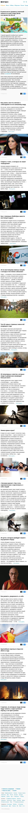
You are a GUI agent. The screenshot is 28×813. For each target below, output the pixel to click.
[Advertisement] (14, 775)
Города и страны (6, 369)
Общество (3, 9)
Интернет (4, 265)
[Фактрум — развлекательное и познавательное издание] (5, 2)
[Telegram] (23, 93)
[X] (21, 93)
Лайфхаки (4, 644)
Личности (4, 591)
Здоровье (4, 702)
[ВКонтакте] (25, 93)
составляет (8, 73)
